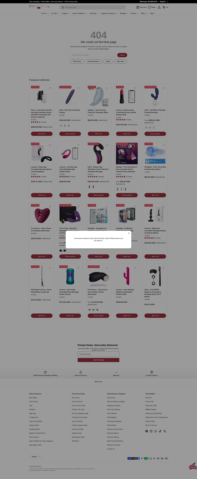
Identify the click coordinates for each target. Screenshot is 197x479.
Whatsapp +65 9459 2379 (148, 1)
